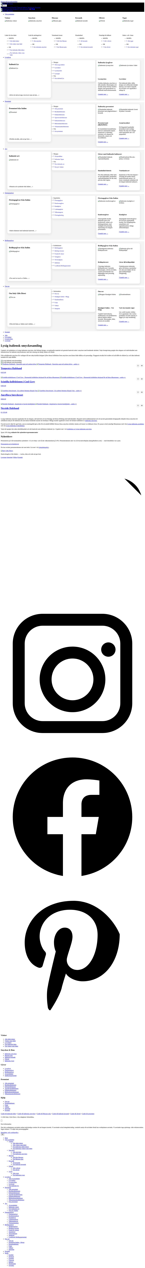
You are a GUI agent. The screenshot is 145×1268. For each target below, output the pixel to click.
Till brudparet (58, 260)
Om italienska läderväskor (17, 50)
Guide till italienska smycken (26, 1114)
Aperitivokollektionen (61, 117)
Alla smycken (37, 41)
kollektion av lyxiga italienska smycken (79, 429)
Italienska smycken (11, 1054)
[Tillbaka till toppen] (1, 1121)
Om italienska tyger (133, 47)
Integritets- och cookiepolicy (9, 1132)
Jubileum (57, 263)
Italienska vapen (14, 1207)
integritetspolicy (44, 447)
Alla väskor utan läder (16, 44)
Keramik (11, 1161)
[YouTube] (72, 601)
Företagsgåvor (9, 193)
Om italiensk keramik (87, 47)
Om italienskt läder (10, 1044)
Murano (11, 1155)
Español (13, 7)
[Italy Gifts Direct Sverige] (7, 451)
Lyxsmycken (58, 70)
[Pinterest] (72, 1031)
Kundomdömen (59, 299)
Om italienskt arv (59, 164)
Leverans (4, 457)
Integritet (57, 308)
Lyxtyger (57, 73)
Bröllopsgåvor (9, 240)
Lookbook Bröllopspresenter (63, 266)
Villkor (57, 305)
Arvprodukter (58, 156)
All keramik (84, 41)
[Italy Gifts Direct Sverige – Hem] (7, 3)
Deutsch (8, 7)
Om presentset (59, 131)
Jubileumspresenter (11, 1075)
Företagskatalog (59, 215)
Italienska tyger (9, 1061)
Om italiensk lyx (59, 78)
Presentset (8, 101)
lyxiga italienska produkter (135, 424)
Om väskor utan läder (11, 1046)
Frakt (56, 302)
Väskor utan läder (10, 1041)
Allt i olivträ (107, 41)
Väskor (11, 1141)
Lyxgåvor (8, 57)
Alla (6, 335)
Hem (6, 1138)
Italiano (24, 7)
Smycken (11, 1150)
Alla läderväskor (14, 41)
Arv (6, 149)
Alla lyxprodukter (60, 65)
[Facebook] (72, 888)
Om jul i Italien (59, 167)
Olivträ (7, 1059)
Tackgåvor (58, 257)
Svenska (37, 7)
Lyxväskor (58, 68)
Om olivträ (107, 47)
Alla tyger (130, 41)
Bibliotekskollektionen (61, 123)
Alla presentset (59, 109)
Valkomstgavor (59, 212)
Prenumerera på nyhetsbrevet (10, 444)
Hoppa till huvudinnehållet (9, 1)
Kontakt (7, 332)
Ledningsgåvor (59, 209)
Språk (6, 1253)
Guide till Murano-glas (44, 1114)
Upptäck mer (103, 94)
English (3, 7)
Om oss (7, 286)
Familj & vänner (59, 254)
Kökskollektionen (60, 114)
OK (2, 1134)
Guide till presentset (88, 1114)
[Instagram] (72, 744)
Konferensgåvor (59, 203)
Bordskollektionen (60, 111)
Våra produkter (9, 14)
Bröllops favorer (59, 251)
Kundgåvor (58, 206)
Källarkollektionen (60, 120)
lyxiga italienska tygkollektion (15, 426)
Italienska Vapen (59, 159)
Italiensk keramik (10, 1057)
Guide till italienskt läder (8, 1114)
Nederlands (31, 7)
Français (19, 7)
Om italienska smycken (40, 47)
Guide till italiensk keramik (60, 1114)
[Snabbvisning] (141, 365)
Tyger (10, 1171)
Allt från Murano (62, 41)
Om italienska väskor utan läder (17, 54)
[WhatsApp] (5, 9)
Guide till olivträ (75, 1114)
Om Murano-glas (61, 47)
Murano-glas (9, 1055)
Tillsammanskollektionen (62, 126)
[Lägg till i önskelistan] (138, 365)
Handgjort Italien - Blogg (62, 296)
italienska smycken (91, 420)
